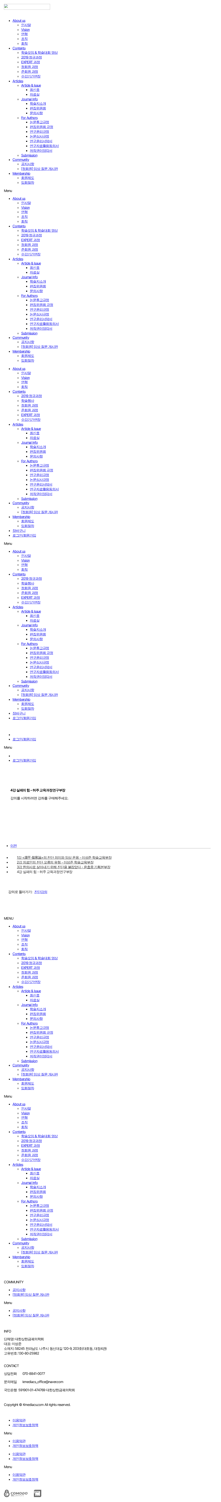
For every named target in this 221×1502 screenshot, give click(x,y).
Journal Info (29, 99)
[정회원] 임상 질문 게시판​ (39, 168)
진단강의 (40, 892)
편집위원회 (38, 108)
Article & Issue (31, 85)
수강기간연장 (30, 76)
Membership (21, 173)
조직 (24, 38)
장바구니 (19, 530)
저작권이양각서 (41, 150)
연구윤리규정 (39, 131)
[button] (110, 191)
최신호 (34, 89)
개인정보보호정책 (25, 1425)
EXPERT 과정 (30, 62)
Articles (18, 81)
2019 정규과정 (31, 57)
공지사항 (27, 164)
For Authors (29, 118)
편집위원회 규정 (41, 127)
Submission (29, 155)
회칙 (24, 43)
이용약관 (19, 1420)
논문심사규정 (39, 136)
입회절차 (27, 182)
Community (21, 159)
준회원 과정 (29, 71)
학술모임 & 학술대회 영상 (39, 52)
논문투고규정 (39, 122)
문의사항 (36, 113)
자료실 (34, 94)
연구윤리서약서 (41, 141)
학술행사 (27, 400)
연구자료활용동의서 (44, 146)
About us (19, 20)
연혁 (24, 34)
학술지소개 (38, 103)
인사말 (26, 25)
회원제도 (27, 178)
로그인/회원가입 (24, 535)
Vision (25, 29)
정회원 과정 (29, 67)
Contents (19, 48)
